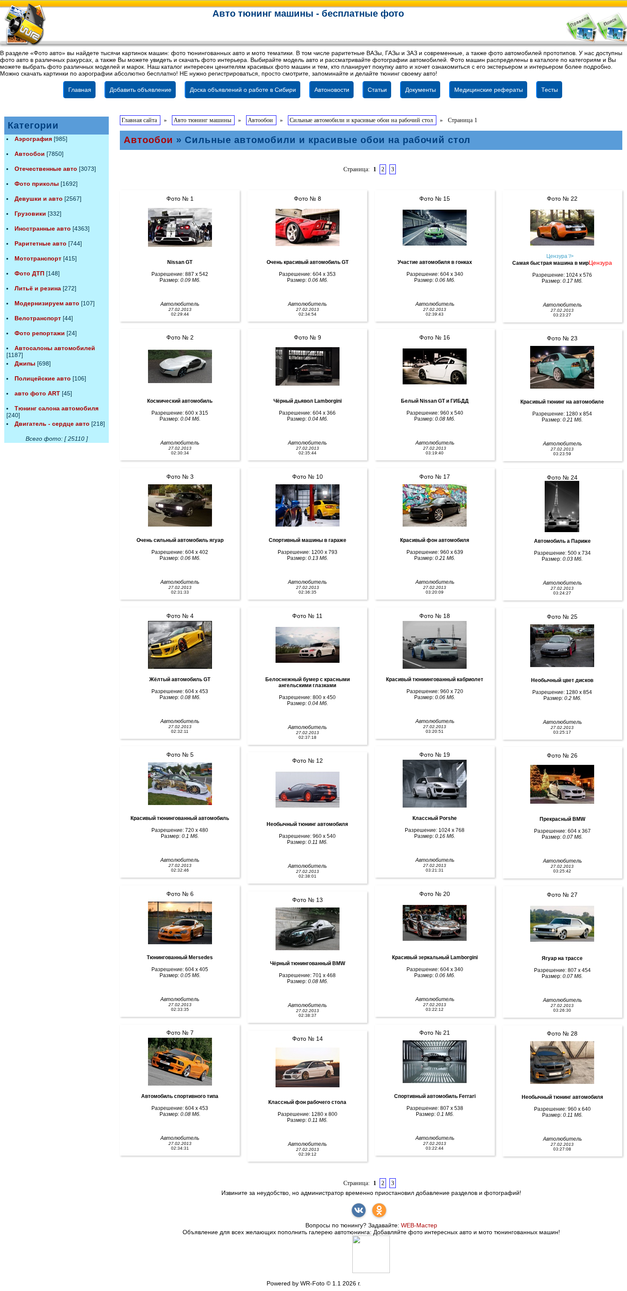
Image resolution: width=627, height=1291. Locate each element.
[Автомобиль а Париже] (562, 506)
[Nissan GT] (180, 227)
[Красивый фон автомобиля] (435, 505)
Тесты (549, 89)
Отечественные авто (46, 168)
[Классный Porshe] (435, 783)
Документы (420, 89)
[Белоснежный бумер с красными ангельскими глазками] (307, 644)
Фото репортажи (40, 333)
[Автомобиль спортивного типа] (180, 1061)
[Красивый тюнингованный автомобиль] (180, 783)
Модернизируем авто (47, 303)
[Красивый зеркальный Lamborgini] (435, 922)
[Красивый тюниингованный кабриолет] (435, 644)
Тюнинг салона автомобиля (57, 408)
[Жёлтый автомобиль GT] (180, 644)
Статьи (377, 89)
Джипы (25, 363)
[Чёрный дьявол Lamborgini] (307, 366)
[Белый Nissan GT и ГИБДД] (435, 366)
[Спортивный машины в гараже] (307, 505)
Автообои (30, 153)
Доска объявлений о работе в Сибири (243, 89)
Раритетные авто (41, 243)
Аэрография (33, 138)
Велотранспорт (38, 318)
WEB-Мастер (419, 1225)
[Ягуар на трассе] (562, 923)
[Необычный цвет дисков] (562, 645)
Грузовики (30, 213)
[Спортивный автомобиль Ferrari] (435, 1061)
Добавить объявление (140, 89)
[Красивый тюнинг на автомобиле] (562, 367)
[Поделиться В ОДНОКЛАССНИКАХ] (379, 1210)
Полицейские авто (43, 378)
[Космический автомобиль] (180, 366)
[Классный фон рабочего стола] (307, 1067)
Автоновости (331, 89)
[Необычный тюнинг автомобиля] (307, 789)
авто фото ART (37, 393)
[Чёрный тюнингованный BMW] (307, 928)
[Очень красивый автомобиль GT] (307, 227)
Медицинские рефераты (488, 89)
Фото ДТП (29, 273)
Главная (79, 89)
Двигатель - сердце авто (52, 423)
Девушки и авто (39, 198)
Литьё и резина (38, 288)
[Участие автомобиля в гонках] (435, 227)
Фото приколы (37, 183)
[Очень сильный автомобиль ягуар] (180, 505)
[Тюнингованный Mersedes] (180, 922)
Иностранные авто (43, 228)
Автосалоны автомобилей (55, 348)
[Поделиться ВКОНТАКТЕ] (358, 1210)
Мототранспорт (38, 258)
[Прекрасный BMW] (562, 784)
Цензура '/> (560, 256)
